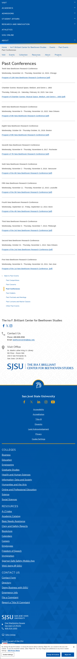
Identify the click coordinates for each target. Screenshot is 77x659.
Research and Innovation (16, 24)
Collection (23, 55)
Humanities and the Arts (14, 484)
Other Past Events (12, 306)
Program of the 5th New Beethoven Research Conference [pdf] (27, 192)
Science (5, 494)
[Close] (74, 647)
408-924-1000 (11, 628)
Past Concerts (11, 284)
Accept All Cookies (53, 654)
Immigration (8, 555)
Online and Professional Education (19, 489)
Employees (7, 545)
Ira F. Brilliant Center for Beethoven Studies (28, 47)
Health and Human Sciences (16, 474)
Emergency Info (10, 592)
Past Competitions (12, 280)
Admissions (8, 13)
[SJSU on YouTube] (53, 402)
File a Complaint (10, 597)
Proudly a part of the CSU (12, 641)
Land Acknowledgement (38, 429)
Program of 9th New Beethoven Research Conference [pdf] (25, 116)
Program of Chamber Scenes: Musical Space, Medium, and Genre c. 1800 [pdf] (33, 97)
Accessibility (38, 409)
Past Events (63, 47)
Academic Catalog (11, 516)
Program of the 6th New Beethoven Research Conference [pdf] (27, 173)
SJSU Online (8, 35)
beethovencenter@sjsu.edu (24, 339)
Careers (6, 541)
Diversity (38, 424)
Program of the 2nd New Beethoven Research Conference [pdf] (27, 250)
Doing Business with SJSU (15, 587)
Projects (58, 55)
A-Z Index (7, 511)
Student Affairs (11, 19)
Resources (36, 55)
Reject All (68, 654)
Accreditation (38, 414)
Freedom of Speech (12, 550)
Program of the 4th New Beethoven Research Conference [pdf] (27, 211)
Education (7, 459)
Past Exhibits (10, 293)
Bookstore (7, 531)
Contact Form (9, 577)
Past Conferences (13, 289)
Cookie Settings (38, 439)
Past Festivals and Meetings (16, 297)
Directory (6, 582)
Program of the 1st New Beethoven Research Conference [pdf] (27, 269)
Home (4, 47)
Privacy (38, 434)
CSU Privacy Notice (14, 650)
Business (6, 454)
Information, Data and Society (17, 479)
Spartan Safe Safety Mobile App (18, 560)
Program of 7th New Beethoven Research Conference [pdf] (25, 154)
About (5, 40)
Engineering (8, 464)
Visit (4, 3)
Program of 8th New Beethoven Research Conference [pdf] (25, 135)
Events (52, 47)
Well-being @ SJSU (12, 565)
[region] (38, 651)
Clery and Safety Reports (15, 526)
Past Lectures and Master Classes (18, 302)
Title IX (38, 419)
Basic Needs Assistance (13, 521)
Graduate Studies (10, 469)
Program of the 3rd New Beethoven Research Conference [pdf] (27, 230)
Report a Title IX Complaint (16, 602)
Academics (7, 8)
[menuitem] (3, 55)
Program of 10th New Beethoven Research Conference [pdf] (26, 78)
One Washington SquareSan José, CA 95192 (15, 624)
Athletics (7, 30)
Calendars (7, 536)
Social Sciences (9, 499)
